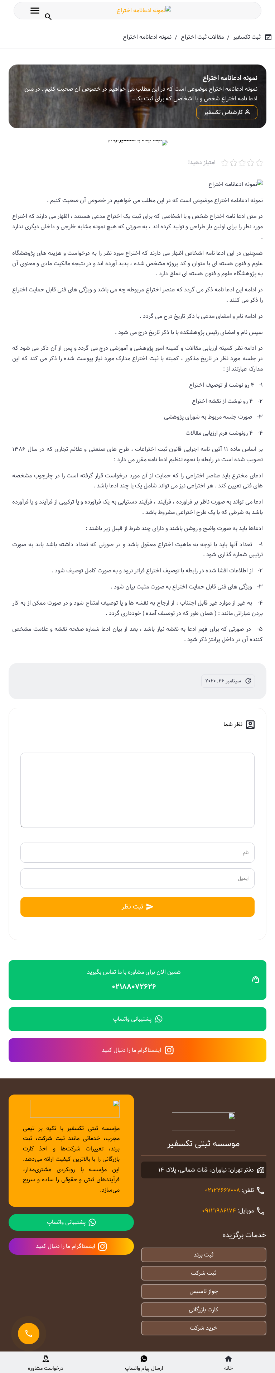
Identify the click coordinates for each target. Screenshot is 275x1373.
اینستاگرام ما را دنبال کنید (131, 1050)
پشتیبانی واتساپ (132, 1019)
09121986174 (219, 1211)
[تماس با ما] (28, 1333)
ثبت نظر (132, 906)
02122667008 (222, 1190)
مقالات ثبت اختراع (202, 37)
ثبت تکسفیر (247, 37)
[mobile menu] (35, 10)
